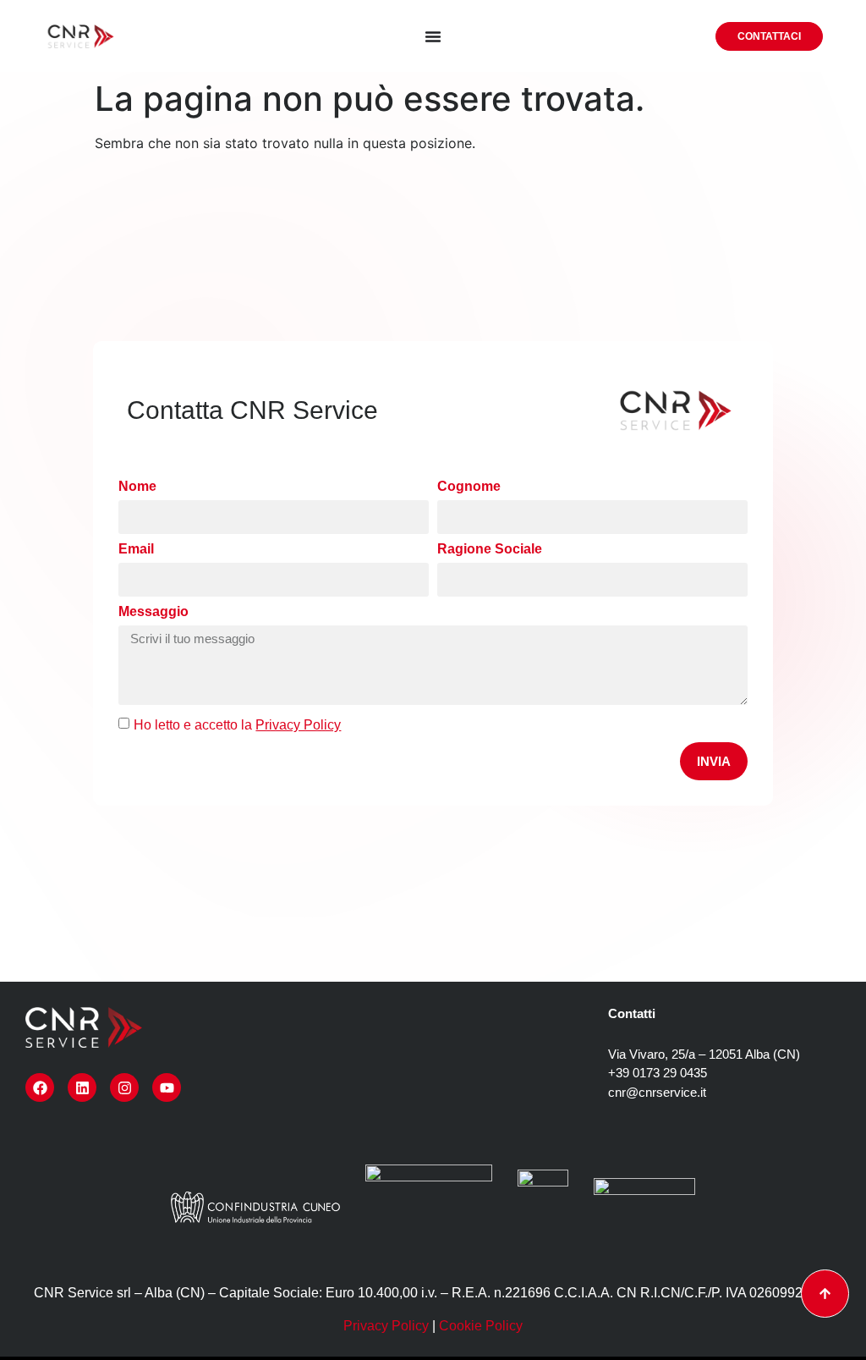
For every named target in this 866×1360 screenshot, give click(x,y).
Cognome (469, 486)
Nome (137, 486)
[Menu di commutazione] (433, 36)
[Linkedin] (82, 1087)
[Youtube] (166, 1087)
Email (136, 549)
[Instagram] (124, 1087)
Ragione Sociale (489, 549)
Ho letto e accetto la (237, 725)
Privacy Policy (386, 1326)
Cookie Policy (481, 1326)
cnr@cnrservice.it (657, 1092)
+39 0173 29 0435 (657, 1072)
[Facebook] (39, 1087)
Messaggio (153, 612)
